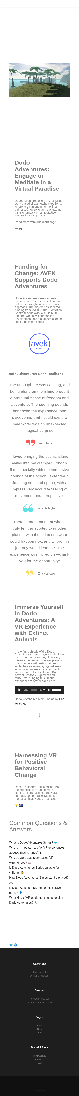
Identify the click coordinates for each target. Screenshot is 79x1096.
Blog (39, 1029)
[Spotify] (47, 1081)
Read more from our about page (35, 222)
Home (40, 1032)
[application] (39, 690)
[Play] (19, 690)
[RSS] (42, 1081)
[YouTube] (58, 1081)
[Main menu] (68, 3)
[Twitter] (31, 1081)
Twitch (39, 1063)
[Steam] (53, 1081)
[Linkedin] (25, 1081)
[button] (39, 80)
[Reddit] (36, 1081)
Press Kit (39, 1059)
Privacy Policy (39, 1091)
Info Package (39, 1056)
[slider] (57, 689)
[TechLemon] (8, 3)
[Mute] (49, 690)
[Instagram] (20, 1081)
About (39, 1025)
